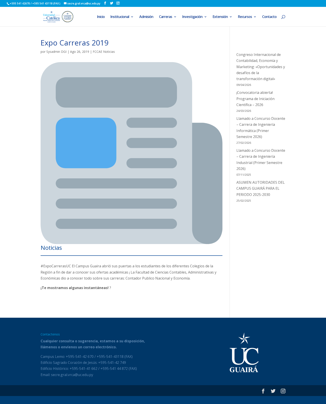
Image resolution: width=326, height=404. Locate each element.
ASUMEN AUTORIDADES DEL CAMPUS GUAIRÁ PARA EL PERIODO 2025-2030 (260, 188)
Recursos (245, 17)
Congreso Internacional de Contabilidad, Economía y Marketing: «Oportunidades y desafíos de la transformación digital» (260, 66)
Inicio (101, 17)
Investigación (192, 17)
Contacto (269, 17)
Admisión (146, 17)
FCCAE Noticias (104, 51)
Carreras (165, 17)
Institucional (119, 17)
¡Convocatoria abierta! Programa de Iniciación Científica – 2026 (255, 98)
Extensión (220, 17)
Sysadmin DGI (56, 51)
